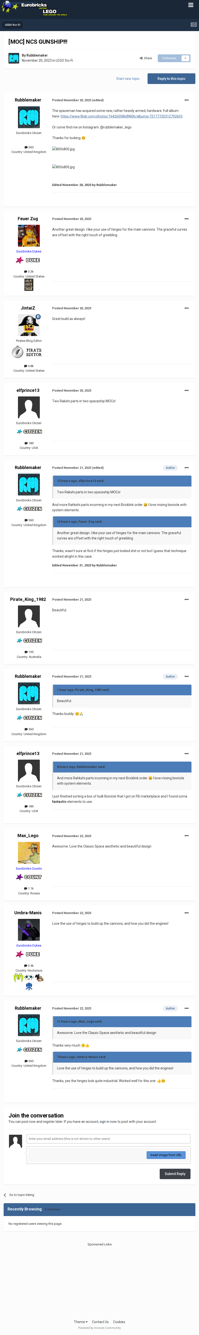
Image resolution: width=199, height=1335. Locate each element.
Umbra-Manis (27, 912)
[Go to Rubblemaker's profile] (13, 58)
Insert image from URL (166, 1155)
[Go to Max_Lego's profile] (29, 853)
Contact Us (100, 1322)
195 (30, 652)
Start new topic (128, 79)
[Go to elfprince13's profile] (29, 407)
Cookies (119, 1322)
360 (30, 147)
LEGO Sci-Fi (64, 60)
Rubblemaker (37, 55)
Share (147, 58)
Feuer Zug (28, 218)
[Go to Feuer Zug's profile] (29, 236)
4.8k (30, 366)
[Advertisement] (99, 1281)
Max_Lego (28, 835)
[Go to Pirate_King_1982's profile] (29, 616)
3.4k (30, 965)
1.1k (30, 888)
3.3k (30, 271)
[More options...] (186, 100)
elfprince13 (28, 390)
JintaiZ (28, 308)
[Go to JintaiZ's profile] (29, 325)
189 (30, 443)
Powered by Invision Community (99, 1328)
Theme (80, 1322)
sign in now (108, 1122)
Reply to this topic (171, 79)
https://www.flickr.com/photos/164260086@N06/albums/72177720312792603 (121, 116)
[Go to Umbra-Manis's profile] (29, 930)
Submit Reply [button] (175, 1174)
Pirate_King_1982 (28, 599)
